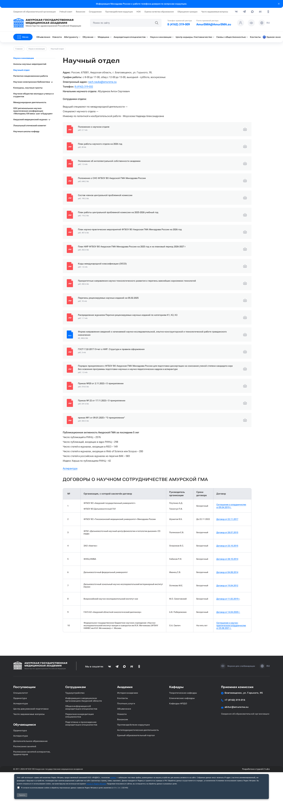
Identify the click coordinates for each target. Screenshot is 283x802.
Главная (19, 49)
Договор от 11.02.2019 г (228, 599)
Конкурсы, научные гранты (28, 88)
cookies (113, 777)
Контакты (122, 698)
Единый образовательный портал (136, 735)
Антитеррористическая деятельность (138, 730)
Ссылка (157, 129)
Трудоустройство (75, 693)
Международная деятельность (29, 102)
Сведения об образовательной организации (34, 11)
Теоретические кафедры (183, 693)
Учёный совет (65, 11)
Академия (125, 687)
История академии (127, 693)
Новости (122, 714)
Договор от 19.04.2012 (227, 585)
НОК (138, 11)
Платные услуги (126, 703)
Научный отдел (21, 70)
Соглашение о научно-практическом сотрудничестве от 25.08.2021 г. (231, 625)
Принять (22, 795)
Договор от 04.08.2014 (227, 572)
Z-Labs (266, 769)
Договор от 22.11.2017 (227, 519)
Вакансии (80, 11)
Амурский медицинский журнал (30, 119)
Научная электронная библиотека (31, 82)
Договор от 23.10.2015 (227, 545)
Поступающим (24, 687)
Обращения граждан (187, 11)
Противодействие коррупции (119, 11)
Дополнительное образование (30, 741)
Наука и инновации (36, 49)
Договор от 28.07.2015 (227, 532)
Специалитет (20, 693)
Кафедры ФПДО (178, 703)
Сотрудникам (95, 11)
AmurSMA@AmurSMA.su (213, 24)
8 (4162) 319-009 (178, 24)
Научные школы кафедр (26, 131)
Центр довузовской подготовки (30, 709)
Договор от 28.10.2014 (227, 559)
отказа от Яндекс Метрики (96, 784)
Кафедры (176, 687)
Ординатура (20, 698)
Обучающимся (24, 724)
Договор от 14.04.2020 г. (228, 612)
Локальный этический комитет (29, 125)
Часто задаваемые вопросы (214, 11)
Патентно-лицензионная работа (30, 76)
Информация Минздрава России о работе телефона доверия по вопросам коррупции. (141, 4)
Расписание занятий (24, 746)
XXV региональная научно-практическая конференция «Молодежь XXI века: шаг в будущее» (33, 111)
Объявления (124, 709)
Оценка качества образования (159, 11)
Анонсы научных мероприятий (29, 64)
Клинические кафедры (182, 698)
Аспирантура (70, 468)
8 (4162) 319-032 (84, 86)
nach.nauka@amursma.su (102, 81)
